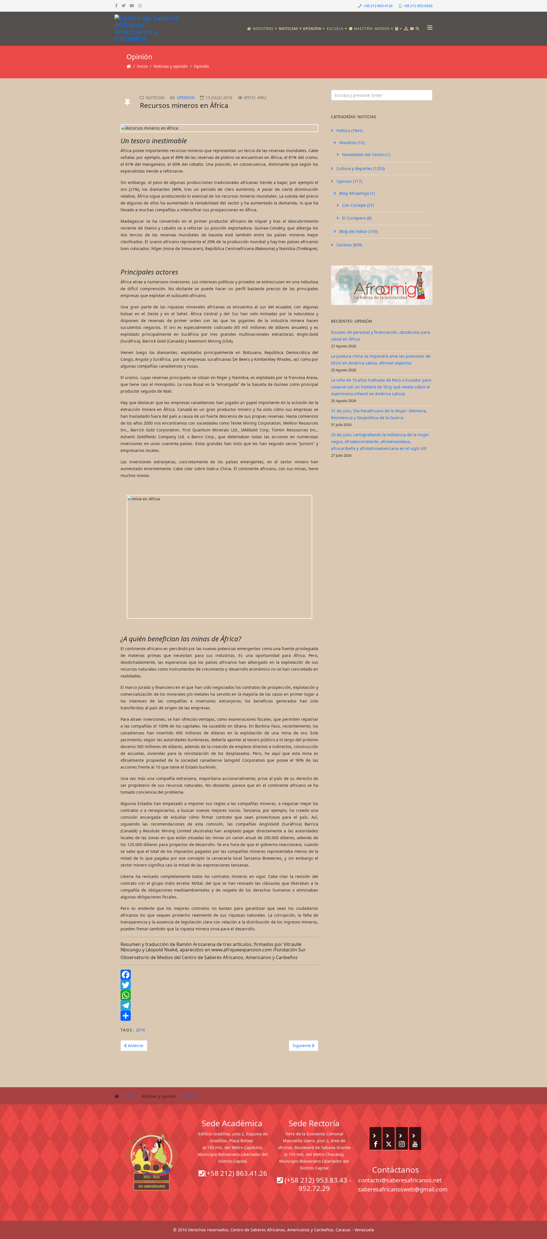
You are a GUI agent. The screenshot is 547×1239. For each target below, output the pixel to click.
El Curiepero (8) (356, 218)
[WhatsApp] (219, 995)
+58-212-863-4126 (378, 5)
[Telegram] (219, 1005)
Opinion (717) (348, 181)
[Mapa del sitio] (406, 29)
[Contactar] (412, 29)
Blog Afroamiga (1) (356, 193)
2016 (140, 1030)
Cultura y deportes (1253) (360, 168)
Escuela (335, 28)
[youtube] (132, 5)
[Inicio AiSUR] (152, 1160)
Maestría (363, 28)
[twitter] (124, 5)
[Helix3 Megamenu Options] (428, 26)
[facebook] (116, 5)
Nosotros (263, 28)
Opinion (186, 97)
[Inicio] (249, 29)
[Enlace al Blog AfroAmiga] (381, 285)
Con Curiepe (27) (357, 205)
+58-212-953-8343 (417, 5)
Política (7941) (349, 130)
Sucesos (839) (348, 244)
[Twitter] (219, 985)
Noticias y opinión (300, 28)
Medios (382, 28)
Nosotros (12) (351, 142)
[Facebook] (219, 975)
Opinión (201, 66)
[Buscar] (417, 29)
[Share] (219, 1016)
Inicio (142, 66)
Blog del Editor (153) (358, 231)
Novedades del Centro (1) (365, 154)
